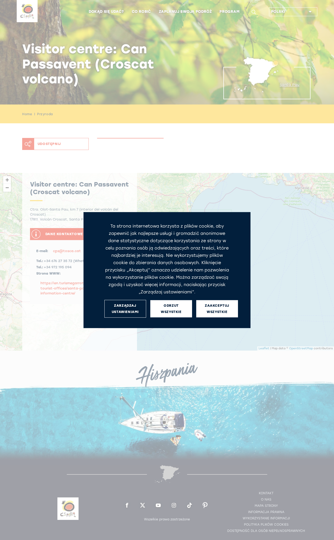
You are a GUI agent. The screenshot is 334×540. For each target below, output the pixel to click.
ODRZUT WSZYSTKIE (171, 308)
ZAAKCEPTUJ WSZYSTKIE (217, 308)
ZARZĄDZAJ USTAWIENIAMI (125, 308)
